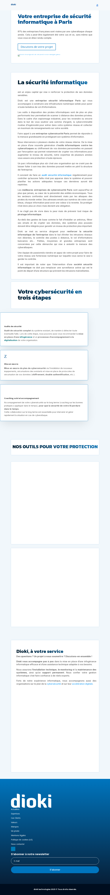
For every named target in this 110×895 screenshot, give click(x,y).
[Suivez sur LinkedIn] (13, 848)
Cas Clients (16, 818)
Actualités (15, 809)
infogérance (26, 336)
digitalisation (10, 339)
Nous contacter (18, 844)
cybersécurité (54, 683)
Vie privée (15, 831)
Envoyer (85, 762)
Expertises (15, 813)
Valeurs (14, 822)
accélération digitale (82, 683)
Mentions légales (18, 835)
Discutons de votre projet (37, 47)
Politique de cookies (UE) (22, 839)
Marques (15, 826)
